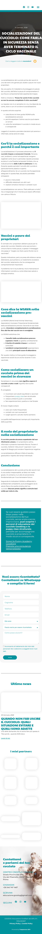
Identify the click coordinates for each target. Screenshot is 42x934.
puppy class (19, 396)
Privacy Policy (15, 923)
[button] (38, 7)
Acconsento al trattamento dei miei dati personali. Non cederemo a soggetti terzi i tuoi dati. (20, 648)
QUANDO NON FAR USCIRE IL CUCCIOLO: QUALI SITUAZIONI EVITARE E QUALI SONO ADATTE (20, 723)
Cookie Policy (27, 923)
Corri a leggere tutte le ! (18, 61)
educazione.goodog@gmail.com (17, 895)
